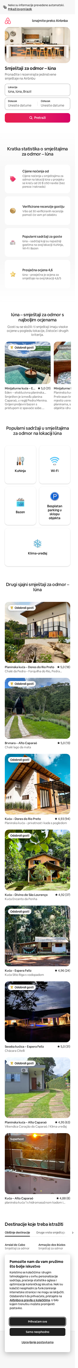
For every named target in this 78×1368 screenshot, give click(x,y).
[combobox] (37, 91)
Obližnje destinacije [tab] (17, 1232)
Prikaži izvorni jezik (20, 9)
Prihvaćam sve (37, 1321)
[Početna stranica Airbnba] (8, 20)
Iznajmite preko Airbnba (50, 21)
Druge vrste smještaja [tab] (50, 1232)
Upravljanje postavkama (38, 1342)
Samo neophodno (37, 1332)
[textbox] (21, 105)
